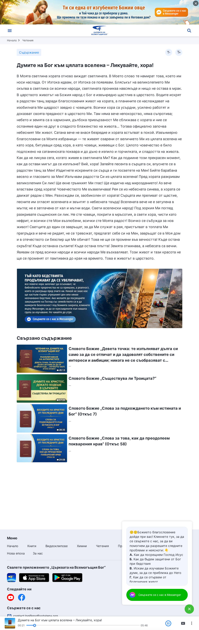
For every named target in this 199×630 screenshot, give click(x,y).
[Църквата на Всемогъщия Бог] (99, 30)
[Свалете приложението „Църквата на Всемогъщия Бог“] (11, 577)
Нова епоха (16, 553)
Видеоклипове (56, 546)
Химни (82, 546)
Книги (31, 546)
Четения (27, 40)
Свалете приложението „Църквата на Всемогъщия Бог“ (56, 567)
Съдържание (29, 52)
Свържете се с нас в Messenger (159, 594)
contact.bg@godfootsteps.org (35, 616)
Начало (12, 40)
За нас (38, 553)
